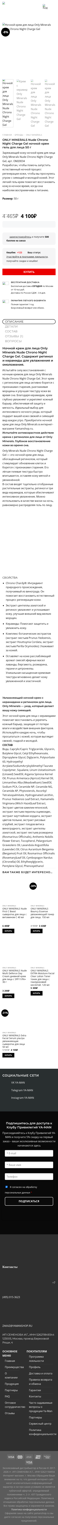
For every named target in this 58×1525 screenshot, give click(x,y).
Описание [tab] (14, 321)
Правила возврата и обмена (40, 1382)
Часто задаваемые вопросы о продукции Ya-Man (40, 1407)
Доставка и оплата (40, 1373)
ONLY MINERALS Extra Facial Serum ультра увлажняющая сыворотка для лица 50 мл (14, 1041)
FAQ (7, 1396)
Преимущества (14, 1367)
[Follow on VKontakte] (7, 1082)
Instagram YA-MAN (22, 1098)
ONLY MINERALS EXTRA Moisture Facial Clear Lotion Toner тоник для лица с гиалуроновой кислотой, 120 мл (42, 977)
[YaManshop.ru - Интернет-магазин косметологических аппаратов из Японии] (15, 6)
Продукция (12, 1384)
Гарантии (35, 1390)
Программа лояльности (36, 1359)
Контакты (35, 1396)
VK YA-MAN (18, 1082)
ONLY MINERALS (34, 134)
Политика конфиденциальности (42, 1432)
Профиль (34, 1367)
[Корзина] (45, 6)
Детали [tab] (11, 326)
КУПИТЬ (29, 272)
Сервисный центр (40, 1423)
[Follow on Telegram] (7, 1090)
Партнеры (11, 1390)
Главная (7, 134)
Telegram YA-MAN (22, 1090)
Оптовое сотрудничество (15, 1405)
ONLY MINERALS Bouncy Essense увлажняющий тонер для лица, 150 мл (42, 913)
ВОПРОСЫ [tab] (13, 341)
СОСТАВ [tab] (11, 331)
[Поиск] (39, 6)
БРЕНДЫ (19, 134)
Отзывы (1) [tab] (14, 336)
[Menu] (53, 6)
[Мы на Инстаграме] (7, 1098)
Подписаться (29, 1201)
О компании (11, 1375)
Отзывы (10, 1413)
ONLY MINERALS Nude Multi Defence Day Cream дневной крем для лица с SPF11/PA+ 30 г (14, 976)
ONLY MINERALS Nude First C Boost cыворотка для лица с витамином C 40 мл (14, 913)
